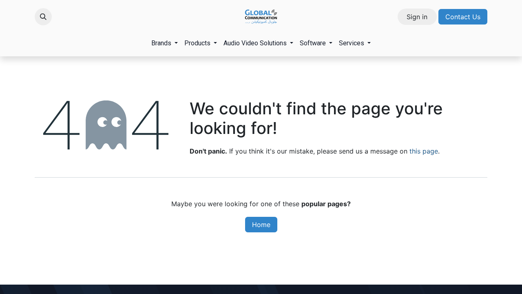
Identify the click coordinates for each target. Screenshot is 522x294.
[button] (43, 16)
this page (423, 151)
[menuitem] (164, 43)
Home (261, 224)
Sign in (417, 17)
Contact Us (462, 17)
